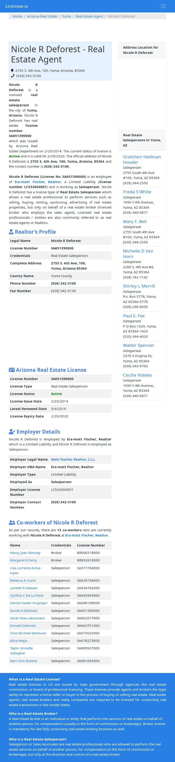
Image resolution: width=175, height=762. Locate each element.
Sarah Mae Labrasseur (27, 618)
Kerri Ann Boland (23, 660)
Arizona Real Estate (42, 16)
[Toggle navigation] (163, 6)
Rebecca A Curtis (23, 580)
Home (17, 16)
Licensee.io (16, 6)
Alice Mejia (18, 640)
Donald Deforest (23, 625)
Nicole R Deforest (23, 610)
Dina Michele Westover (28, 633)
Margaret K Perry (23, 560)
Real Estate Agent (89, 16)
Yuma (66, 16)
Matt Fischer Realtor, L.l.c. (73, 459)
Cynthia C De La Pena (26, 595)
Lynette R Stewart (23, 588)
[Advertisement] (87, 30)
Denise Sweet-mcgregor (29, 603)
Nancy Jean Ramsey (25, 552)
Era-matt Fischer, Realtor (38, 181)
